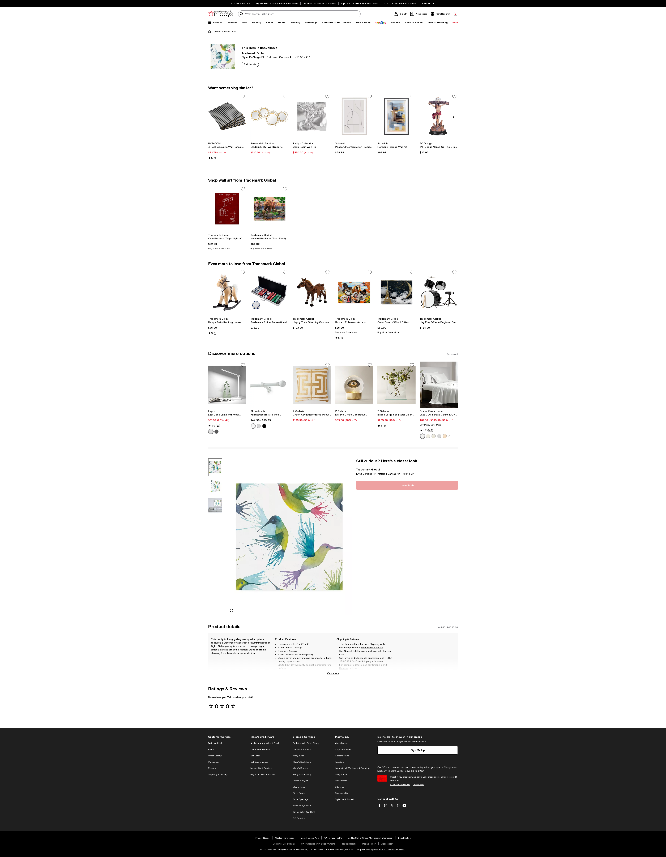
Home (217, 31)
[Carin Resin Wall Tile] (312, 116)
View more (333, 673)
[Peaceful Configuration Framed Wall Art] (354, 116)
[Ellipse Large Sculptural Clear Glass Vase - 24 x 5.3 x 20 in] (396, 385)
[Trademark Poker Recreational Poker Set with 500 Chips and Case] (269, 292)
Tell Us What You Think (304, 812)
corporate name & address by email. (387, 850)
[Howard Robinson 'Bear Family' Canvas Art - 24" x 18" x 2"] (269, 208)
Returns (343, 668)
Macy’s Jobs (341, 774)
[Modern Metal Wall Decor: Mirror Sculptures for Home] (269, 116)
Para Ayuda (214, 762)
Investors (339, 762)
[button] (280, 537)
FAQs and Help (215, 743)
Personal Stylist (300, 780)
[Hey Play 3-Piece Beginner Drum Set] (439, 292)
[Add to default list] (243, 97)
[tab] (215, 467)
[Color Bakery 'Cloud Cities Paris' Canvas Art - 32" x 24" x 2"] (396, 292)
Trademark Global (253, 53)
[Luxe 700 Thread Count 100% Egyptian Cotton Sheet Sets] (439, 385)
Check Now (418, 784)
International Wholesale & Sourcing (352, 768)
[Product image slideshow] (289, 537)
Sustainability (341, 793)
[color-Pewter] (259, 426)
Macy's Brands (300, 768)
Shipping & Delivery (218, 774)
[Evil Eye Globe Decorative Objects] (354, 385)
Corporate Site (342, 756)
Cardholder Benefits (260, 749)
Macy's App (298, 756)
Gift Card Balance (259, 762)
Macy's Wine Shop (302, 774)
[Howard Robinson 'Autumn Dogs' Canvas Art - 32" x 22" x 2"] (354, 292)
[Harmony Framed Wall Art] (396, 116)
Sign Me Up (418, 750)
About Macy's (341, 743)
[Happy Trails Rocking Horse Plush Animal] (227, 292)
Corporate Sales (343, 749)
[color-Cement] (434, 436)
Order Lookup (215, 756)
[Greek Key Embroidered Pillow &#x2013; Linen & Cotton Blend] (312, 385)
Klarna (211, 749)
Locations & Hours (302, 749)
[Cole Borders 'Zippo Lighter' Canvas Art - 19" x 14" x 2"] (227, 208)
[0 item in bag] (455, 13)
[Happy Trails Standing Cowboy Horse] (312, 292)
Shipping (377, 664)
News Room (341, 780)
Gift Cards (255, 756)
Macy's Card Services (261, 768)
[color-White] (211, 432)
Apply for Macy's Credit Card (264, 743)
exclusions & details (372, 647)
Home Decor (230, 31)
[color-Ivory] (428, 436)
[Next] (453, 117)
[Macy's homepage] (209, 31)
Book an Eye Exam (302, 805)
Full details (250, 64)
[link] (227, 151)
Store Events (299, 793)
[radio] (211, 431)
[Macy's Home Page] (220, 13)
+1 (449, 436)
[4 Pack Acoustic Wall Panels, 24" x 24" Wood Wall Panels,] (227, 116)
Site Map (339, 787)
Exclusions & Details (400, 784)
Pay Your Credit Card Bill (262, 774)
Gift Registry (299, 818)
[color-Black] (216, 432)
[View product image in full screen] (231, 611)
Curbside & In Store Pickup (306, 743)
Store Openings (300, 799)
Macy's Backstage (302, 762)
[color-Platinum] (439, 436)
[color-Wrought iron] (264, 426)
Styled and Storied (344, 799)
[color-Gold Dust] (445, 436)
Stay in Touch (299, 787)
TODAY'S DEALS (240, 3)
